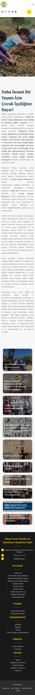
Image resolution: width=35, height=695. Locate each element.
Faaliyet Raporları (18, 665)
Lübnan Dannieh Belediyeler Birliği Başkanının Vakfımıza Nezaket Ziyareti (15, 385)
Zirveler (18, 630)
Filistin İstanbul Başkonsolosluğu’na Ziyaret (13, 408)
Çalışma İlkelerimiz (18, 597)
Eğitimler (18, 627)
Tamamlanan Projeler (18, 614)
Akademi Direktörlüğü (18, 594)
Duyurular (18, 649)
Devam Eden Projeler (18, 611)
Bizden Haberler (18, 646)
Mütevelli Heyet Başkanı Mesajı (18, 578)
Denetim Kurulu (18, 589)
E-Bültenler (18, 671)
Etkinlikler (18, 624)
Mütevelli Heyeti (18, 584)
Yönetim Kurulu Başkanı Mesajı (18, 581)
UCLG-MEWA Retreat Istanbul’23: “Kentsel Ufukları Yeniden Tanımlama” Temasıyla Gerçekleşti (15, 515)
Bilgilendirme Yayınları (18, 663)
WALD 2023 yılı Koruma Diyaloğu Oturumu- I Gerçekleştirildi (16, 492)
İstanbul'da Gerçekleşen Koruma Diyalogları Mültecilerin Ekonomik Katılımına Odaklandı (16, 503)
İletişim (18, 690)
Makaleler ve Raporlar (18, 668)
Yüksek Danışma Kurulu (18, 592)
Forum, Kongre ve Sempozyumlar (18, 632)
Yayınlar (18, 660)
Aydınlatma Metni (27, 688)
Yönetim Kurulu (18, 586)
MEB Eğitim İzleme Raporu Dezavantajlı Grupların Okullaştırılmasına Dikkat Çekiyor (17, 429)
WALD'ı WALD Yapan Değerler (18, 576)
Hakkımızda (18, 573)
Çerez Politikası (15, 688)
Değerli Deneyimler (13, 455)
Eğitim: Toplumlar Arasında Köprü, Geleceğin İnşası (17, 479)
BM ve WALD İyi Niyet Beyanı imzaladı (15, 365)
